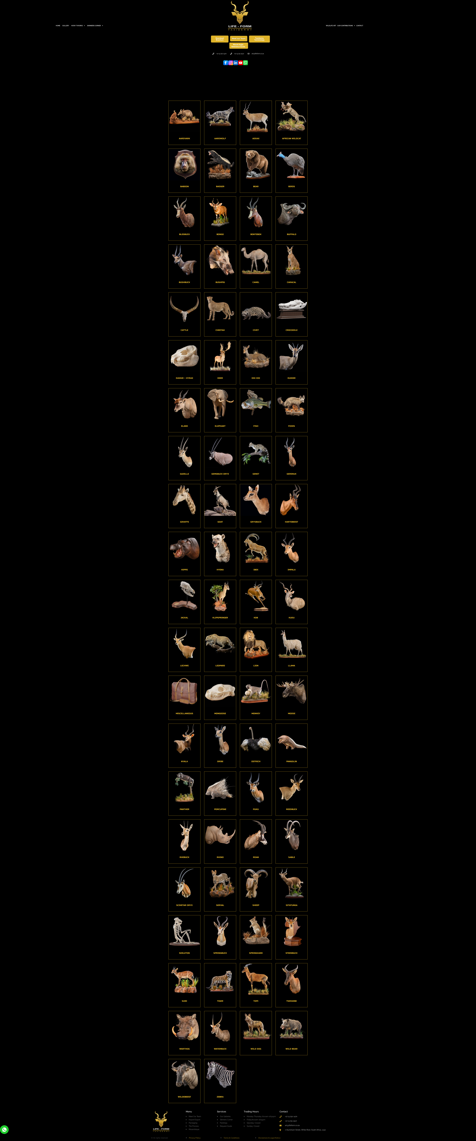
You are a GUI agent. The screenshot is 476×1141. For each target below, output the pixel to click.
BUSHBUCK (184, 282)
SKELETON (184, 953)
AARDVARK (184, 138)
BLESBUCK (184, 234)
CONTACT (359, 26)
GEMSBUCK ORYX (220, 474)
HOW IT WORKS (77, 26)
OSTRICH (255, 761)
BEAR (256, 186)
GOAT (220, 522)
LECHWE (184, 665)
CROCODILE (292, 330)
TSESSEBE (291, 1001)
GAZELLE (184, 474)
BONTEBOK (255, 234)
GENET (256, 474)
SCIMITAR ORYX (184, 905)
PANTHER (184, 809)
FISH (255, 426)
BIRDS (291, 186)
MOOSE (291, 713)
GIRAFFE (184, 522)
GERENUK (291, 474)
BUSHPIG (220, 282)
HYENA (220, 570)
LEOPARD (220, 665)
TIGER (220, 1001)
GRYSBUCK (255, 522)
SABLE (291, 857)
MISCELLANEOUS (184, 713)
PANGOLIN (291, 761)
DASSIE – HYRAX (184, 378)
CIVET (256, 330)
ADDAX (255, 138)
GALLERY (65, 26)
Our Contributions (345, 26)
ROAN (256, 857)
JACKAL (184, 617)
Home (58, 26)
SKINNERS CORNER (94, 26)
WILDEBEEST (184, 1097)
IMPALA (292, 570)
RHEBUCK (184, 857)
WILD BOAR (292, 1049)
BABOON (184, 186)
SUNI (184, 1001)
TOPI (255, 1001)
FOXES (291, 426)
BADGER (220, 186)
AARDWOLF (220, 138)
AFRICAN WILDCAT (291, 138)
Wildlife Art (331, 26)
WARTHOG (184, 1049)
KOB (256, 617)
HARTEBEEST (291, 522)
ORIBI (220, 761)
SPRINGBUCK (220, 953)
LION (255, 665)
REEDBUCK (291, 809)
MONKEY (256, 713)
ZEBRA (220, 1097)
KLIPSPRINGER (220, 617)
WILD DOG (256, 1049)
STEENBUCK (292, 953)
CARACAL (291, 282)
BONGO (220, 234)
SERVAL (220, 905)
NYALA (184, 761)
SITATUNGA (291, 905)
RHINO (220, 857)
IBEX (255, 570)
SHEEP (256, 905)
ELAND (184, 426)
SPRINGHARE (256, 953)
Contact (284, 1111)
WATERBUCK (220, 1049)
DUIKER (292, 378)
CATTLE (184, 330)
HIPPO (184, 570)
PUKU (256, 809)
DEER (220, 378)
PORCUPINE (220, 809)
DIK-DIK (256, 378)
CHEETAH (220, 330)
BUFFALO (291, 234)
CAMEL (256, 282)
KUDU (292, 617)
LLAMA (291, 665)
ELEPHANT (220, 426)
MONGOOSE (220, 713)
